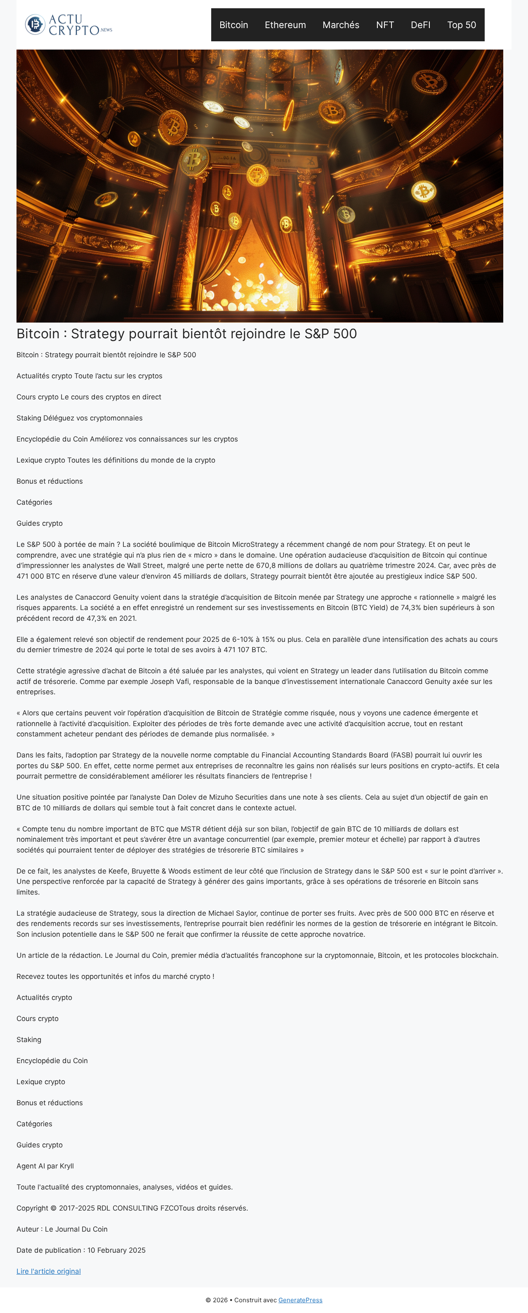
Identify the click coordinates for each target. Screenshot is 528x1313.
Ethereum (285, 24)
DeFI (421, 24)
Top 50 (461, 24)
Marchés (341, 24)
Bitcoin (233, 24)
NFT (385, 24)
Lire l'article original (48, 1271)
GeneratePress (300, 1300)
